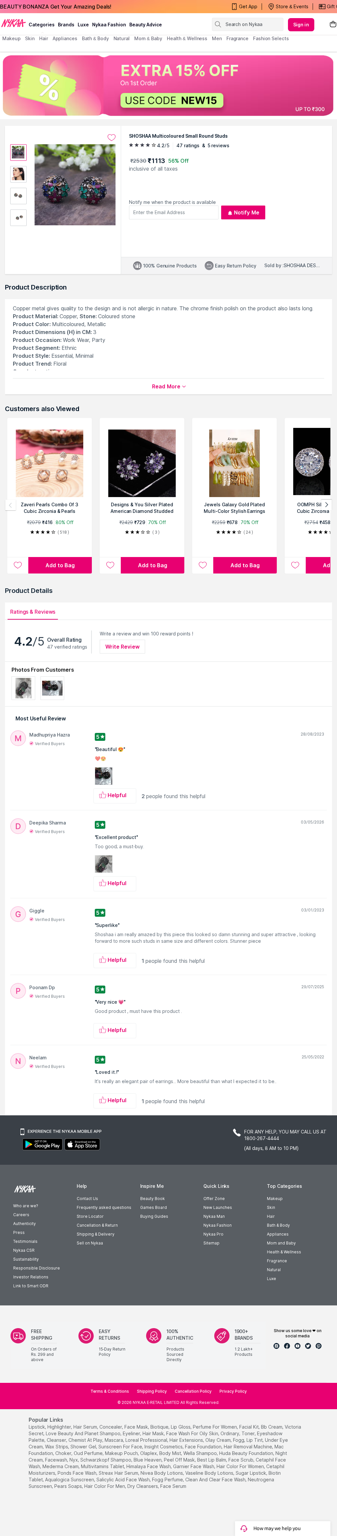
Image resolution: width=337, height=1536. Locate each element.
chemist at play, (85, 1440)
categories (42, 24)
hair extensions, (186, 1440)
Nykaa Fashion (109, 24)
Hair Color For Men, (105, 1486)
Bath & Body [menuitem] (95, 38)
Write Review (122, 646)
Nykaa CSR (24, 1250)
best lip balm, (212, 1460)
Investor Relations (30, 1276)
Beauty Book (152, 1198)
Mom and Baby (281, 1243)
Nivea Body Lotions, (162, 1473)
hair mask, (154, 1433)
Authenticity (24, 1223)
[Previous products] (10, 505)
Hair (271, 1216)
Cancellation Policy (193, 1391)
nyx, (74, 1460)
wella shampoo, (200, 1453)
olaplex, (149, 1453)
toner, (249, 1433)
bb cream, (272, 1427)
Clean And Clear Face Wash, (215, 1479)
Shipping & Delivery (96, 1234)
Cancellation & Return (97, 1225)
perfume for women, (215, 1427)
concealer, (111, 1427)
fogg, (239, 1440)
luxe (83, 24)
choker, (63, 1453)
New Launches (217, 1207)
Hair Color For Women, (241, 1466)
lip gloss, (181, 1427)
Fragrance (277, 1260)
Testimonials (25, 1241)
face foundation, (203, 1446)
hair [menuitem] (43, 38)
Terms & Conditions (110, 1391)
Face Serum (173, 1486)
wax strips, (57, 1446)
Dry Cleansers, (143, 1486)
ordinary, (230, 1433)
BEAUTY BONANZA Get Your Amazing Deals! (55, 6)
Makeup (275, 1198)
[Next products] (326, 505)
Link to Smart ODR (30, 1285)
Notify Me (246, 212)
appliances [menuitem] (65, 38)
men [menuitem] (217, 38)
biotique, (159, 1427)
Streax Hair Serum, (119, 1473)
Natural (274, 1269)
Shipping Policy (152, 1391)
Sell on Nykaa (90, 1243)
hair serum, (85, 1427)
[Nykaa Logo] (13, 22)
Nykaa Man (214, 1216)
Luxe (271, 1278)
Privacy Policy (233, 1391)
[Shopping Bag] (333, 24)
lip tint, (255, 1440)
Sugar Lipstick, (251, 1473)
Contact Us (87, 1198)
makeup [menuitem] (11, 38)
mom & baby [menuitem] (148, 38)
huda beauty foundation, (246, 1453)
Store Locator (90, 1216)
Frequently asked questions (104, 1207)
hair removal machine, (248, 1446)
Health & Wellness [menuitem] (187, 38)
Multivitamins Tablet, (103, 1466)
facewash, (56, 1460)
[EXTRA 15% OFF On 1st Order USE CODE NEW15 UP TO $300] (168, 85)
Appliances (278, 1234)
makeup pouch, (122, 1453)
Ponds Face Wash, (77, 1473)
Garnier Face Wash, (194, 1466)
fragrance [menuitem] (237, 38)
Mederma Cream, (61, 1466)
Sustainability (26, 1259)
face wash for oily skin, (192, 1433)
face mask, (136, 1427)
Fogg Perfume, (168, 1479)
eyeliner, (132, 1433)
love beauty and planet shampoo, (83, 1433)
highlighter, (59, 1427)
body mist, (170, 1453)
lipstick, (37, 1427)
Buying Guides (154, 1216)
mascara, (114, 1440)
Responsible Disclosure (36, 1268)
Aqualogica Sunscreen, (70, 1479)
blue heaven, (148, 1460)
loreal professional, (146, 1440)
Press (19, 1232)
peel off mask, (180, 1460)
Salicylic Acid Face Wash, (123, 1479)
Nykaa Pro (213, 1234)
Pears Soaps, (68, 1486)
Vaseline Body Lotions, (209, 1473)
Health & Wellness (284, 1251)
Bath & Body (278, 1225)
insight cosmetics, (164, 1446)
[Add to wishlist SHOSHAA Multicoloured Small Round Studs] (112, 138)
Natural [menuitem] (122, 38)
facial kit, (249, 1427)
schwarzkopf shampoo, (106, 1460)
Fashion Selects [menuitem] (271, 38)
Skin (271, 1207)
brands (66, 24)
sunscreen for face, (120, 1446)
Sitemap (211, 1243)
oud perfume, (89, 1453)
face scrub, (241, 1460)
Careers (21, 1214)
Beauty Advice (145, 24)
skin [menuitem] (30, 38)
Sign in (301, 24)
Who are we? (25, 1205)
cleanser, (57, 1440)
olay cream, (218, 1440)
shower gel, (83, 1446)
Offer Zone (214, 1198)
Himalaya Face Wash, (149, 1466)
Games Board (153, 1207)
